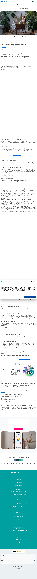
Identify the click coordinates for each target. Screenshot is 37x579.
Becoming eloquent (18, 543)
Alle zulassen (30, 296)
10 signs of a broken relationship (18, 518)
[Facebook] (15, 460)
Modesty (16, 157)
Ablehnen (18, 296)
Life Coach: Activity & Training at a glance (18, 494)
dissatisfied (6, 177)
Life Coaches (19, 59)
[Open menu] (35, 1)
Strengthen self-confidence (24, 358)
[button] (18, 551)
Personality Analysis (18, 485)
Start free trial (18, 428)
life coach (18, 4)
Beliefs (14, 386)
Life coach (4, 46)
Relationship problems (18, 516)
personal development (10, 142)
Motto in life (18, 539)
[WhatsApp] (22, 460)
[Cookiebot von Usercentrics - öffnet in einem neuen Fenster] (32, 281)
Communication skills (13, 164)
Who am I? (18, 542)
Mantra (18, 533)
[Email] (17, 460)
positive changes (13, 407)
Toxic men (18, 519)
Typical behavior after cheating (18, 521)
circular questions (11, 53)
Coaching (29, 60)
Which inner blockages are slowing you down (26, 163)
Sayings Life (18, 540)
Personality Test (18, 479)
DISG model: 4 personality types (18, 482)
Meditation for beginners (18, 528)
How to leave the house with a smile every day (18, 531)
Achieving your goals (23, 150)
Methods (14, 52)
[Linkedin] (20, 460)
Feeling (28, 194)
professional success (17, 154)
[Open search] (33, 1)
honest (12, 316)
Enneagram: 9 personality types (18, 483)
